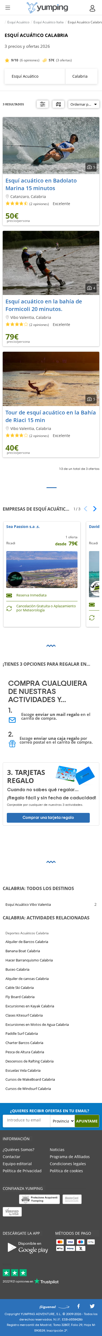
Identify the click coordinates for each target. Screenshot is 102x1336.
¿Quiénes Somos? (18, 1149)
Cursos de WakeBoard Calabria (30, 1079)
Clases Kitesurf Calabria (24, 1015)
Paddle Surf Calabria (21, 1033)
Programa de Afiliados (70, 1156)
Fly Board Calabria (20, 996)
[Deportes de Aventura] (47, 7)
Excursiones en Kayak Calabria (29, 1006)
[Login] (93, 8)
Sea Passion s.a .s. (23, 526)
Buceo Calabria (17, 969)
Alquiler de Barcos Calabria (26, 941)
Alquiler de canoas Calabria (27, 978)
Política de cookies (66, 1170)
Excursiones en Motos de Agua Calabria (37, 1024)
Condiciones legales (68, 1163)
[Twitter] (92, 1307)
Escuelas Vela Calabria (23, 1070)
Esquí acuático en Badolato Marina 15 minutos (41, 184)
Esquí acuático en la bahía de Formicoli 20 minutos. (43, 305)
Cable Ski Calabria (19, 987)
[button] (93, 508)
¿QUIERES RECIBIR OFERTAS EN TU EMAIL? (49, 1110)
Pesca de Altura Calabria (24, 1051)
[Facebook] (78, 1307)
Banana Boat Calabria (22, 950)
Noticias (57, 1149)
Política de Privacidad (22, 1170)
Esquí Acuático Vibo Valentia (28, 904)
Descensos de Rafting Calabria (29, 1061)
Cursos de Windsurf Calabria (28, 1088)
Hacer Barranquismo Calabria (29, 960)
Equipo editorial (17, 1163)
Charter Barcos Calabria (24, 1042)
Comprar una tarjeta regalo (48, 818)
